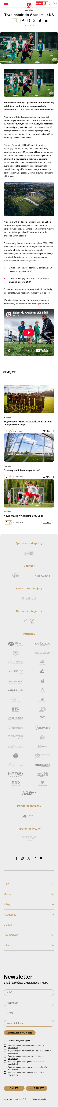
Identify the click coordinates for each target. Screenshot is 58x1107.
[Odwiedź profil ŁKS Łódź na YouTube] (41, 858)
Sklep (14, 1088)
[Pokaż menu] (6, 3)
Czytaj (47, 431)
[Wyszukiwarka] (50, 3)
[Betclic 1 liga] (42, 3)
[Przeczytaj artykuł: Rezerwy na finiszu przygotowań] (29, 447)
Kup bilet (37, 1088)
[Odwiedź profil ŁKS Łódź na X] (28, 858)
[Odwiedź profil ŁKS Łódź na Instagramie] (22, 858)
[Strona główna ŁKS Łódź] (29, 5)
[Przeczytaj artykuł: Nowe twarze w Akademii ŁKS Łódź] (29, 493)
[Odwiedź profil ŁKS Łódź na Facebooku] (16, 858)
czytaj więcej (13, 1048)
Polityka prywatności (39, 1099)
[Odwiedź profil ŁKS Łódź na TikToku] (35, 858)
